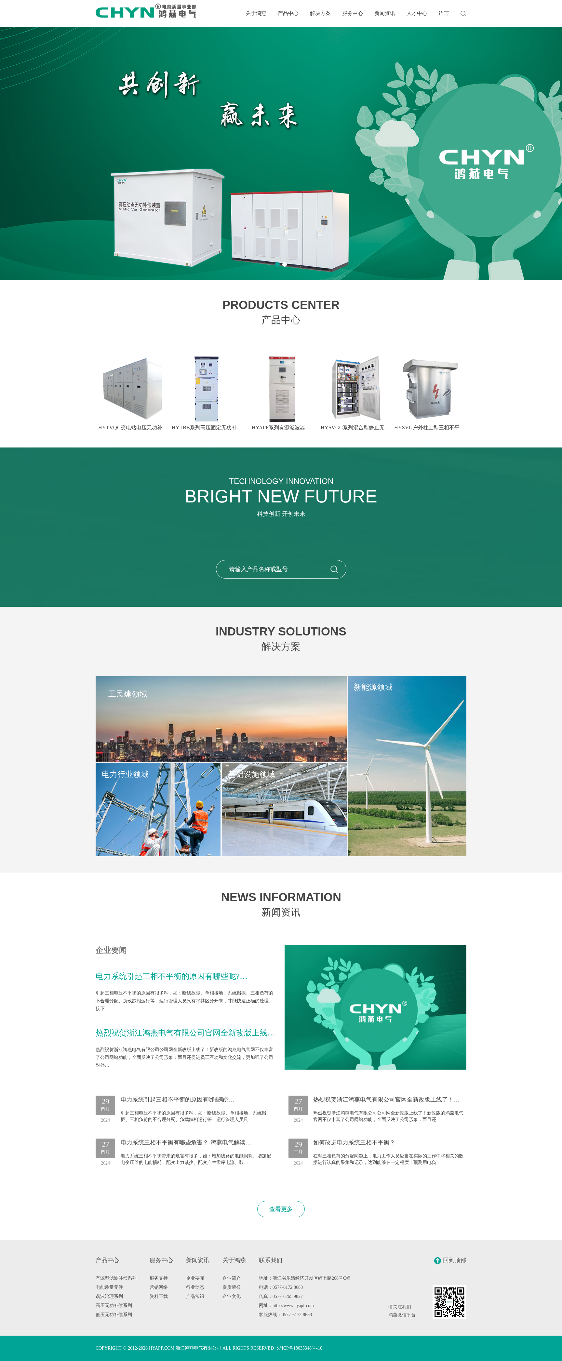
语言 (444, 13)
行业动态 (195, 1287)
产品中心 (288, 13)
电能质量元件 (109, 1287)
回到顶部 (454, 1260)
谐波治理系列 (109, 1296)
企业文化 (231, 1296)
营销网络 (159, 1287)
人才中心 (417, 13)
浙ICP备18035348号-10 (299, 1348)
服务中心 (352, 13)
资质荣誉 (231, 1287)
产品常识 (195, 1296)
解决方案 (320, 13)
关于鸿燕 (256, 13)
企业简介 (231, 1278)
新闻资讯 (384, 13)
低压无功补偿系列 (114, 1314)
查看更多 (281, 1209)
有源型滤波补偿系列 (116, 1278)
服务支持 (159, 1278)
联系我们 (270, 1260)
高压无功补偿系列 (114, 1305)
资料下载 (159, 1296)
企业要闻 (195, 1278)
